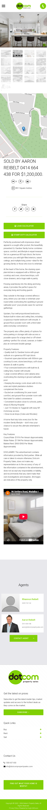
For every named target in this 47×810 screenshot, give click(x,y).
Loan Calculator (25, 226)
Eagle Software (33, 808)
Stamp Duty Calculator (25, 235)
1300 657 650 (11, 763)
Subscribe (22, 712)
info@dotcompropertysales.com (19, 766)
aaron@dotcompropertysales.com (32, 627)
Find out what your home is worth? (23, 784)
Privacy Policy (13, 808)
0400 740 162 (26, 603)
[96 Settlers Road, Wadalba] (23, 29)
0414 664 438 (26, 624)
